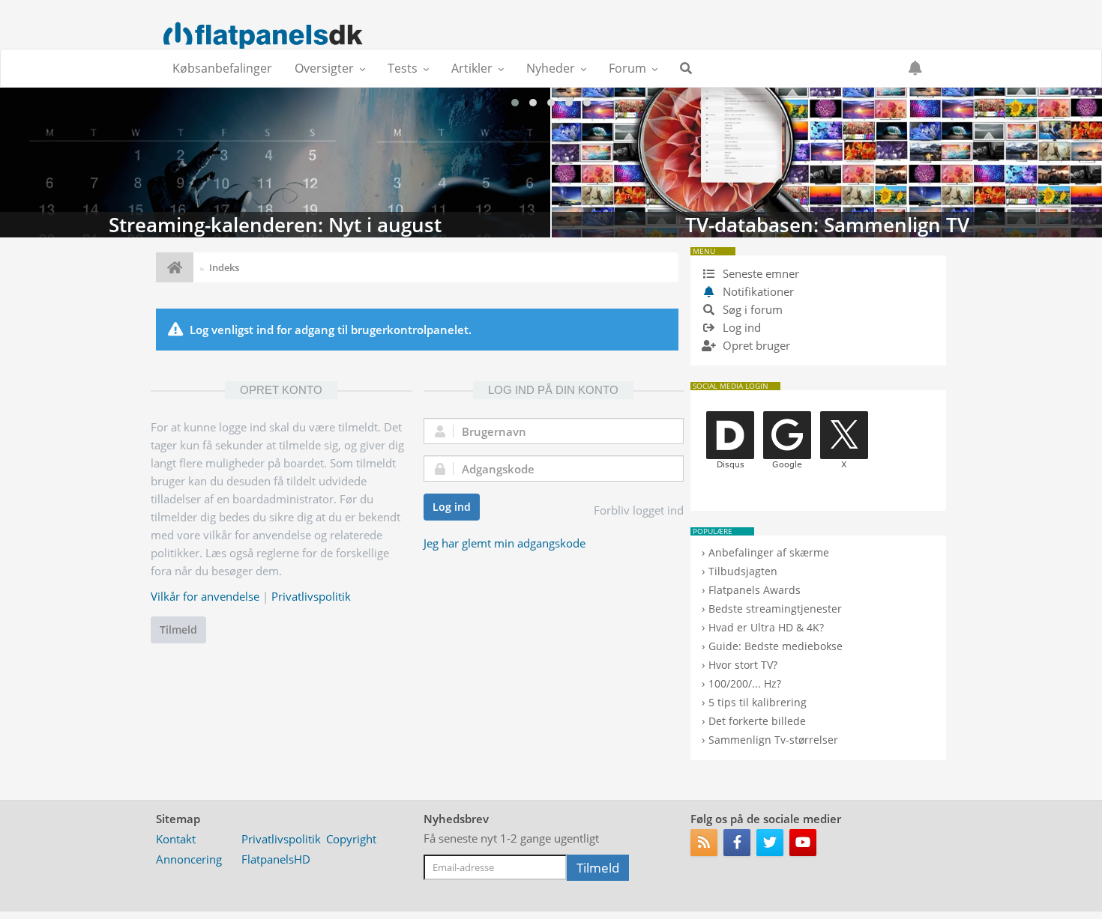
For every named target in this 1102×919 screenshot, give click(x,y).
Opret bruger (755, 345)
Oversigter (324, 68)
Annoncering (189, 859)
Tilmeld (178, 629)
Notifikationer (758, 291)
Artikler (472, 68)
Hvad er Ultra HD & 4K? (766, 627)
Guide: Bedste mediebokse (775, 646)
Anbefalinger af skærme (768, 552)
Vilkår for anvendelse (205, 596)
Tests (403, 68)
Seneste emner (759, 273)
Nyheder (550, 68)
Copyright (351, 838)
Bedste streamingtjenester (775, 608)
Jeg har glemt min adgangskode (504, 543)
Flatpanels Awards (754, 590)
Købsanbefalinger (222, 68)
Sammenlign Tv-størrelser (773, 740)
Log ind (452, 507)
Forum (627, 68)
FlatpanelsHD (275, 859)
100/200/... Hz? (744, 683)
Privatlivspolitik (311, 596)
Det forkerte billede (757, 721)
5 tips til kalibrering (757, 702)
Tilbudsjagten (742, 571)
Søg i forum (751, 309)
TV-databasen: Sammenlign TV (275, 162)
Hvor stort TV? (742, 665)
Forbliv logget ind (639, 510)
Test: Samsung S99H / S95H (827, 162)
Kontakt (176, 838)
